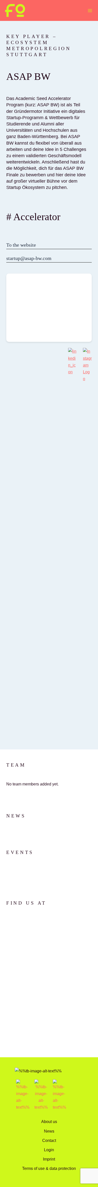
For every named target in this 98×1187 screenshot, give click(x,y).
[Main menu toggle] (89, 10)
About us (49, 1121)
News (49, 1131)
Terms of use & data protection (49, 1168)
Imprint (49, 1159)
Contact (49, 1140)
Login (49, 1149)
